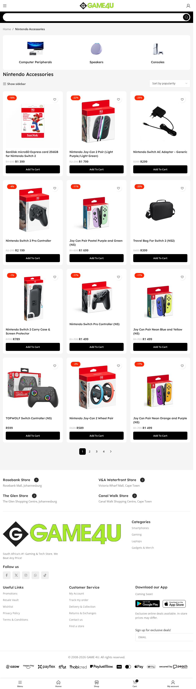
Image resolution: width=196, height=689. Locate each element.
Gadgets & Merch (143, 547)
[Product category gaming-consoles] (157, 52)
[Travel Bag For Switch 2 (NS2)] (160, 210)
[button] (33, 169)
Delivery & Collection (82, 606)
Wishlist (8, 606)
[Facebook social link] (7, 575)
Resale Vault (11, 600)
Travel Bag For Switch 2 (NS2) (154, 240)
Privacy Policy (11, 613)
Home (7, 29)
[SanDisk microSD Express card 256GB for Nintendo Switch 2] (33, 121)
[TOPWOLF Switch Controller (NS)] (33, 387)
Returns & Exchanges (82, 613)
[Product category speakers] (96, 52)
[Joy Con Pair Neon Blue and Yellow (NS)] (160, 299)
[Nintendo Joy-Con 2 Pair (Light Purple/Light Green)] (96, 121)
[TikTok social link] (45, 575)
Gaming (137, 534)
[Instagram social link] (26, 575)
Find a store (76, 626)
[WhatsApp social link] (35, 575)
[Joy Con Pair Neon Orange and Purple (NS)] (160, 387)
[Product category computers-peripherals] (35, 52)
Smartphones (140, 528)
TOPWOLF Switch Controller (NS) (29, 418)
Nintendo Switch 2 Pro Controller (28, 240)
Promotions (10, 593)
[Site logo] (96, 5)
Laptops (137, 541)
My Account (76, 593)
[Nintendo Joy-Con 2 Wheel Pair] (96, 387)
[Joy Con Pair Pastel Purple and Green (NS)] (96, 210)
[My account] (188, 6)
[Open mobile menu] (5, 6)
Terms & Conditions (15, 619)
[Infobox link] (21, 480)
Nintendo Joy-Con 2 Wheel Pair (91, 418)
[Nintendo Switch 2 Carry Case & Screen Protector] (33, 299)
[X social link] (16, 575)
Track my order (78, 600)
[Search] (186, 17)
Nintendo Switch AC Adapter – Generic (160, 152)
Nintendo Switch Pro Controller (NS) (94, 324)
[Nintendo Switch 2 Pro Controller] (33, 210)
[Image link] (62, 534)
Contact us (76, 619)
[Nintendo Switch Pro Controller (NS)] (96, 296)
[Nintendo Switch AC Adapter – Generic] (160, 121)
